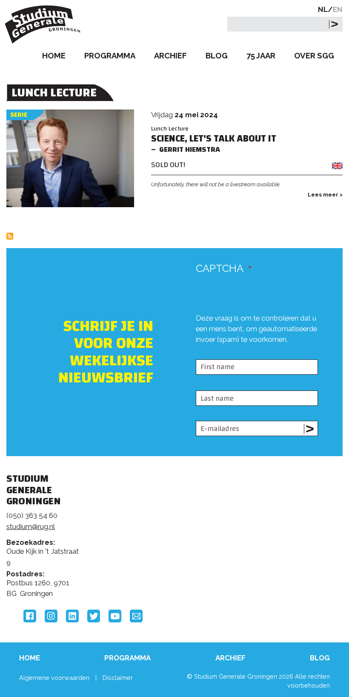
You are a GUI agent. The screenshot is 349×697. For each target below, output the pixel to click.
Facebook (29, 616)
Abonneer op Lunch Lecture (9, 236)
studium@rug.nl (30, 526)
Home (54, 55)
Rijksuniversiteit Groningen (284, 515)
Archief (170, 55)
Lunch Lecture (170, 128)
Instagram (51, 616)
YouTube (115, 616)
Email (136, 616)
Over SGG (314, 55)
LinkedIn (72, 616)
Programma (109, 55)
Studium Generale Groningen (44, 24)
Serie (18, 115)
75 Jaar (260, 55)
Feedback (169, 527)
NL (323, 9)
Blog (217, 55)
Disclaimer (118, 677)
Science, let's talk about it (213, 138)
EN (338, 9)
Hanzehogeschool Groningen (284, 550)
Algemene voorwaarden (54, 677)
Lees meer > (325, 194)
